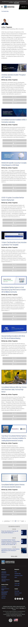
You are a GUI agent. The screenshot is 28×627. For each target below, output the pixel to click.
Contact (16, 589)
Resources (17, 569)
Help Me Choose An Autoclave (5, 580)
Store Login (17, 585)
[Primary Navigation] (2, 7)
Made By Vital (19, 615)
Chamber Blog (18, 573)
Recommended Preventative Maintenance (4, 593)
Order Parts (3, 586)
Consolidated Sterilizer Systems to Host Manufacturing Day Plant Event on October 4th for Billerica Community (13, 289)
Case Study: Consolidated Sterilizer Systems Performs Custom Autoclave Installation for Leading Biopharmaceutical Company (13, 438)
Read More (16, 2)
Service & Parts (4, 584)
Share (15, 102)
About (16, 577)
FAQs (16, 571)
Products (3, 569)
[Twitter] (18, 599)
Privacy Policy (13, 615)
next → (23, 521)
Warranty (3, 597)
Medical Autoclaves (5, 574)
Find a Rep (23, 6)
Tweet (15, 97)
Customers (17, 581)
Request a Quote (18, 593)
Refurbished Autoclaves (4, 577)
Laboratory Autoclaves (3, 572)
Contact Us (17, 594)
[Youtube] (15, 599)
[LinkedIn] (22, 599)
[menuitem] (6, 575)
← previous (6, 521)
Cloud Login (17, 583)
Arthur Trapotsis (13, 80)
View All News (14, 556)
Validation (3, 596)
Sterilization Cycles (18, 575)
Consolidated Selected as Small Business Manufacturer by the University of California (10, 550)
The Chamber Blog (4, 11)
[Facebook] (20, 599)
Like (15, 100)
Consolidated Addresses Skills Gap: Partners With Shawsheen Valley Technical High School (14, 389)
